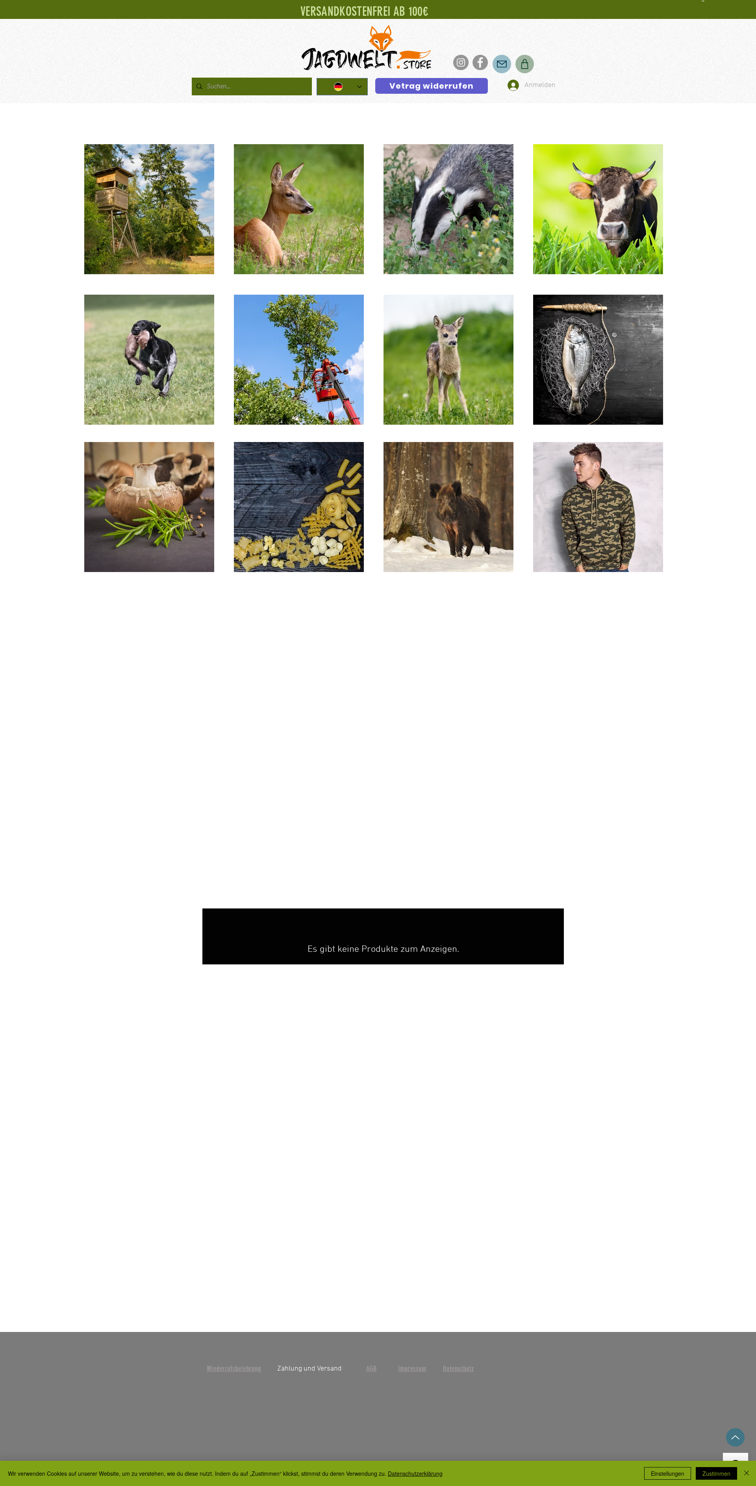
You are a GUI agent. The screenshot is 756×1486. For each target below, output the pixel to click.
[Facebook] (480, 62)
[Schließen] (746, 1473)
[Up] (735, 1437)
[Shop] (524, 64)
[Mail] (502, 64)
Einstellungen (667, 1473)
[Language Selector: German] (342, 86)
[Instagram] (461, 62)
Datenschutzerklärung (415, 1473)
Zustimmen (716, 1473)
